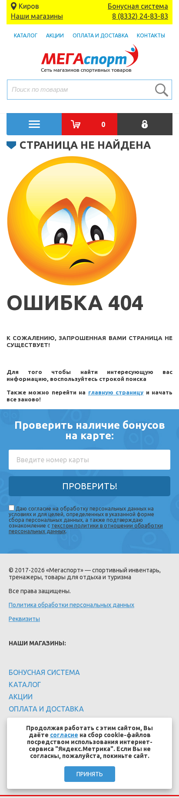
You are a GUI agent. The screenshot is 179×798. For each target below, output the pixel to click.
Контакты (151, 35)
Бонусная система (138, 6)
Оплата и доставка (100, 35)
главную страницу (115, 392)
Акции (55, 35)
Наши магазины (37, 16)
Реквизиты (24, 618)
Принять (89, 774)
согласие (64, 734)
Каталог (25, 35)
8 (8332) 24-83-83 (140, 16)
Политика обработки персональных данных (71, 604)
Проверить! (89, 486)
